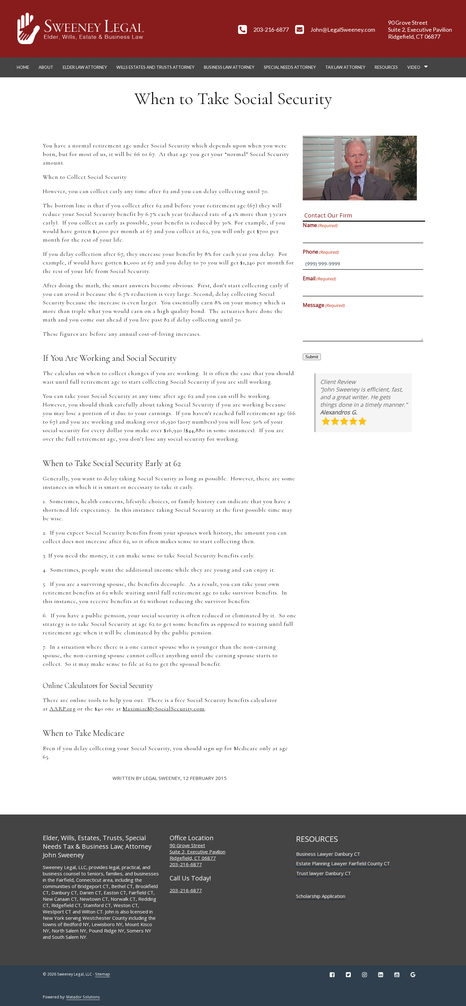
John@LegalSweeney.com (342, 29)
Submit (311, 356)
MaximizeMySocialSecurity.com (164, 708)
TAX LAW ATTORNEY (345, 67)
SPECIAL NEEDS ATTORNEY (290, 67)
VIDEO (413, 67)
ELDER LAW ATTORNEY (85, 67)
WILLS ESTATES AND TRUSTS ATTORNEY (155, 67)
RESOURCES (386, 67)
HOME (23, 67)
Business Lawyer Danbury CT (328, 854)
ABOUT (46, 67)
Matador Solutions (83, 997)
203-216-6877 (271, 29)
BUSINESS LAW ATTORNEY (229, 67)
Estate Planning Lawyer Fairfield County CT (343, 863)
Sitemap (102, 974)
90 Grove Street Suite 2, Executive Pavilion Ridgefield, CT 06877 (197, 851)
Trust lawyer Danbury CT (323, 873)
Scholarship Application (320, 896)
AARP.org (62, 708)
